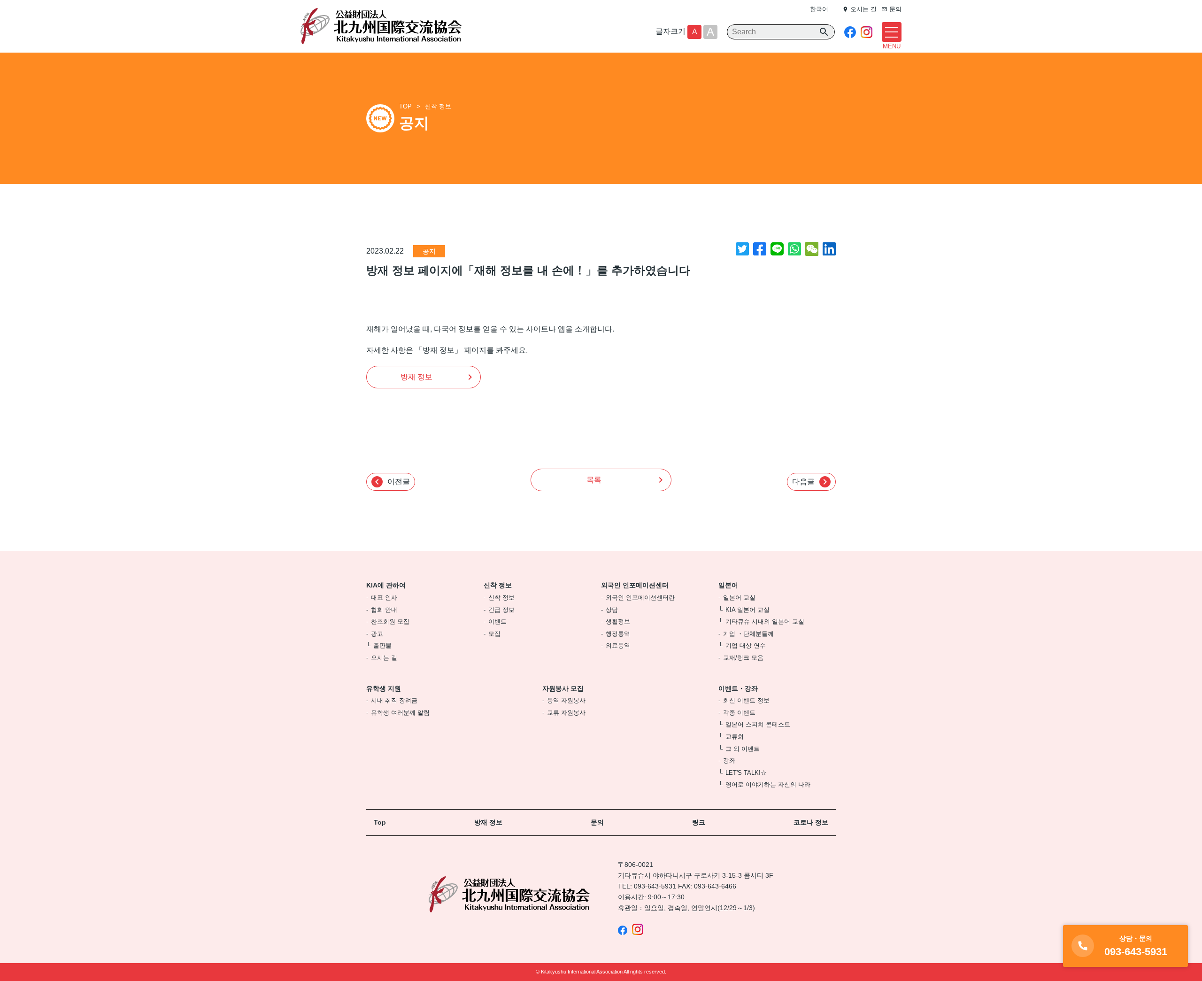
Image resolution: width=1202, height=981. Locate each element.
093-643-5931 (655, 886)
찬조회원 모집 (390, 621)
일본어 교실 (739, 597)
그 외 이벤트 (742, 748)
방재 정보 (416, 377)
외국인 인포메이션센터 (635, 585)
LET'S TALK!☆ (746, 772)
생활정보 (618, 621)
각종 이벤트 (739, 712)
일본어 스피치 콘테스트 (757, 724)
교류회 (734, 736)
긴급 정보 (501, 609)
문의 (597, 822)
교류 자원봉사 (566, 712)
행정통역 (618, 633)
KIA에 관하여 (386, 585)
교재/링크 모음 (743, 657)
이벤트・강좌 (738, 688)
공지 (429, 251)
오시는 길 (384, 657)
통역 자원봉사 (566, 700)
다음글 (811, 481)
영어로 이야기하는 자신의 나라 (767, 784)
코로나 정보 (811, 822)
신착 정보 (438, 106)
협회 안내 (384, 609)
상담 (612, 609)
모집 (494, 633)
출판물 (382, 645)
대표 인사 (384, 597)
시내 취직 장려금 (394, 700)
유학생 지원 (383, 688)
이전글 (390, 481)
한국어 (819, 9)
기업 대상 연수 (745, 645)
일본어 (728, 585)
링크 (698, 822)
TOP (405, 106)
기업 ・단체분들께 (748, 633)
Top (380, 822)
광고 (377, 633)
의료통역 (618, 645)
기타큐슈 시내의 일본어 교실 (764, 621)
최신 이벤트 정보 (746, 700)
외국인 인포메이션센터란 (640, 597)
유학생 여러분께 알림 (400, 712)
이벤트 (497, 621)
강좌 (729, 760)
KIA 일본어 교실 (747, 609)
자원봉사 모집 (563, 688)
